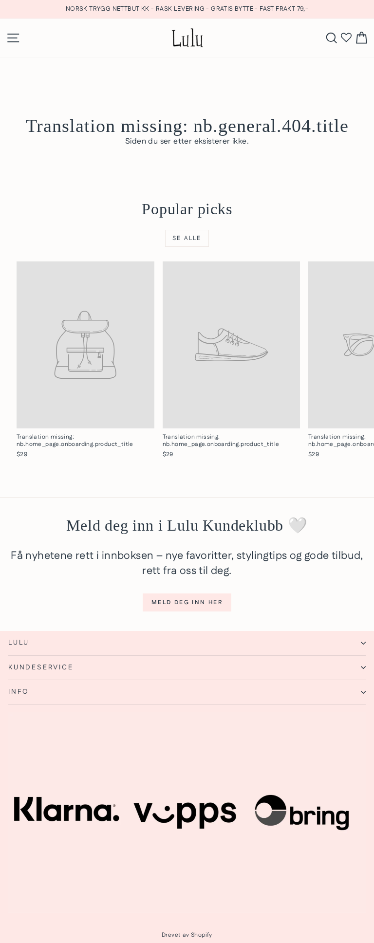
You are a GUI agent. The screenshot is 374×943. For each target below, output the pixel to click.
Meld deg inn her (187, 602)
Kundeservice (41, 667)
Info (18, 692)
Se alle (187, 238)
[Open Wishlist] (346, 38)
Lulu (18, 642)
